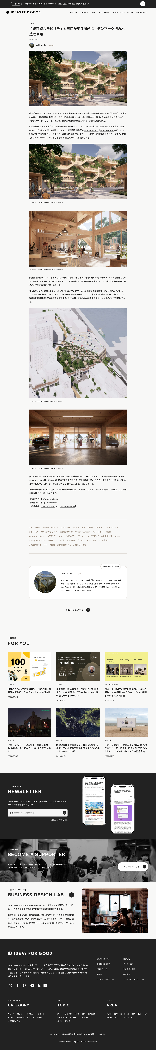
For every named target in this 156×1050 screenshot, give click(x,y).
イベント (30, 1018)
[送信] (64, 813)
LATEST (73, 12)
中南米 (109, 1018)
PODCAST (84, 12)
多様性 (59, 1021)
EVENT (94, 12)
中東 (139, 1014)
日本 (116, 1014)
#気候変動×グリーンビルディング (72, 545)
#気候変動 (102, 540)
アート (59, 1014)
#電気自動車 (106, 536)
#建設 (50, 540)
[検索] (147, 12)
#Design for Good (37, 540)
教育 (84, 1014)
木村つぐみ (41, 45)
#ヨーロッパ (98, 532)
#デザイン (52, 536)
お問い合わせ (102, 969)
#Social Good (49, 527)
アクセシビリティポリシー (133, 979)
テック (76, 1014)
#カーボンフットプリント (106, 527)
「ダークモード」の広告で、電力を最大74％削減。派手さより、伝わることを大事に (29, 748)
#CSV (117, 536)
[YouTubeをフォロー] (32, 985)
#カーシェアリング (90, 536)
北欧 (133, 1014)
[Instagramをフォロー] (25, 986)
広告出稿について (104, 964)
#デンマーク (34, 527)
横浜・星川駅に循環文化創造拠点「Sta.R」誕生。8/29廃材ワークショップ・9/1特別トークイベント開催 (126, 692)
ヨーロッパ (124, 1014)
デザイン (68, 1014)
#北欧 (52, 545)
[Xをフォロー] (10, 985)
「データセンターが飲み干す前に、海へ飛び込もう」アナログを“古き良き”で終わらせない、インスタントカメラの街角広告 (126, 748)
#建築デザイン (66, 532)
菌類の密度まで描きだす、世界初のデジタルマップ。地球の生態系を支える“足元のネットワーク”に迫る (78, 748)
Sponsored (20, 1018)
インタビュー (30, 1014)
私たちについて (103, 959)
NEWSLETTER (119, 12)
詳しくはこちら (57, 820)
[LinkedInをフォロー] (45, 985)
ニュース (32, 24)
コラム (19, 1014)
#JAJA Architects (37, 536)
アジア (109, 1014)
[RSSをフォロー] (39, 985)
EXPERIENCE (104, 12)
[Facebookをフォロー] (17, 985)
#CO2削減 (59, 540)
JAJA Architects (91, 130)
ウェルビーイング (85, 1018)
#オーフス (33, 532)
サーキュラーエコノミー (66, 1018)
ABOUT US (140, 12)
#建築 (108, 532)
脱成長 (67, 1021)
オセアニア (128, 1018)
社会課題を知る (129, 969)
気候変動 (91, 1014)
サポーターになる (132, 867)
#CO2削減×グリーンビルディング (81, 540)
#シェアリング (63, 527)
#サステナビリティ (49, 532)
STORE (130, 12)
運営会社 (126, 959)
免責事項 (126, 974)
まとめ (10, 1018)
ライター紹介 (128, 964)
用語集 (99, 974)
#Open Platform (82, 532)
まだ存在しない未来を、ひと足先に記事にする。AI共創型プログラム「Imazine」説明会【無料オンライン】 (77, 692)
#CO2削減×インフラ (38, 545)
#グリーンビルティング (69, 536)
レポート (41, 1014)
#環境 (90, 527)
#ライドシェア (79, 527)
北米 (145, 1014)
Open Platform (107, 130)
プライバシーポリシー (105, 979)
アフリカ (117, 1018)
